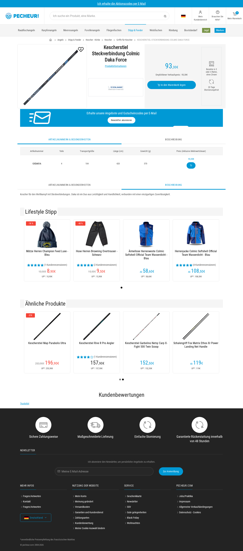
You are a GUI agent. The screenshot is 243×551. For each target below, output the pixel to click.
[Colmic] (115, 87)
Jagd (206, 30)
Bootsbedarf (190, 30)
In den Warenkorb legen (173, 85)
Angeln (60, 39)
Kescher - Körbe (93, 39)
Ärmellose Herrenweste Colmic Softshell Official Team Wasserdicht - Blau (146, 254)
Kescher (108, 39)
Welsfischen (156, 30)
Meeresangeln (70, 30)
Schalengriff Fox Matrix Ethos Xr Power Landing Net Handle (195, 344)
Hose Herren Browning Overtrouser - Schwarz (96, 252)
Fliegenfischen (114, 30)
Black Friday (133, 517)
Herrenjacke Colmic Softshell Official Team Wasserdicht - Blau (196, 252)
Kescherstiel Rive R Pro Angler (96, 343)
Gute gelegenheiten (136, 512)
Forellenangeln (92, 30)
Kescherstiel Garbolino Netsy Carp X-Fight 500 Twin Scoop (146, 344)
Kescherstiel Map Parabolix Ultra (47, 343)
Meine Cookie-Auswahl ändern (90, 528)
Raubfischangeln (26, 30)
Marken (220, 30)
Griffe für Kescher (125, 39)
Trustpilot (24, 403)
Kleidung (173, 30)
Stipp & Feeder (135, 30)
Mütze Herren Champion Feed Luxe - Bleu (47, 252)
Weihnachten (133, 523)
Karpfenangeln (49, 30)
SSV (129, 506)
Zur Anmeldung (171, 471)
